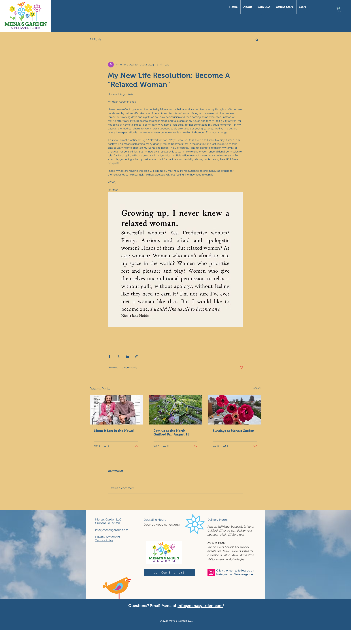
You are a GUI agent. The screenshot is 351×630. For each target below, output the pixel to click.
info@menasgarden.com (111, 530)
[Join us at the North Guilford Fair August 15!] (175, 410)
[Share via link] (136, 356)
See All (257, 387)
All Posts (95, 39)
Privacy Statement (107, 537)
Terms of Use (104, 540)
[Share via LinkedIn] (127, 356)
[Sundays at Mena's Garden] (234, 410)
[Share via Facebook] (109, 356)
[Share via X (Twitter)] (118, 356)
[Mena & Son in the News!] (116, 410)
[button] (25, 16)
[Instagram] (211, 572)
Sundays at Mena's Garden (233, 431)
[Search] (261, 16)
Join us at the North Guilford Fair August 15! (172, 432)
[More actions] (241, 64)
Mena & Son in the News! (114, 431)
